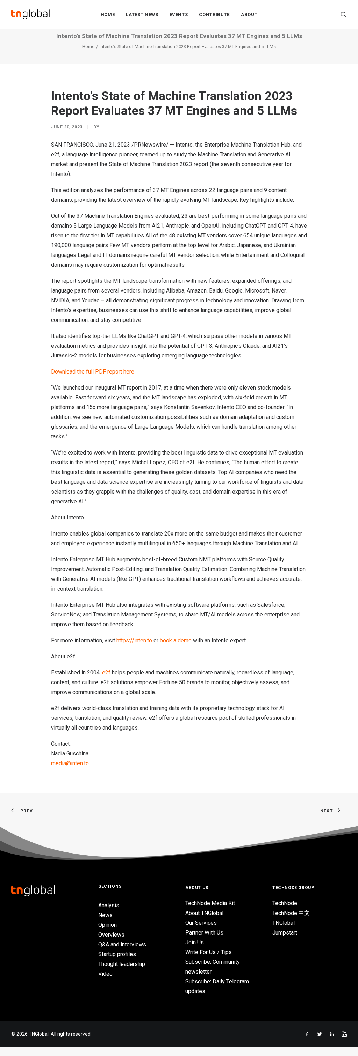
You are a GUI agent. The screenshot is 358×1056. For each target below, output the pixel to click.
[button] (344, 14)
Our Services (201, 923)
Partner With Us (204, 932)
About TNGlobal (204, 913)
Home (108, 14)
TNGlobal (283, 923)
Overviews (111, 934)
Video (105, 973)
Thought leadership (121, 964)
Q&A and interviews (122, 944)
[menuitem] (108, 14)
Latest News (142, 14)
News (105, 915)
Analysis (108, 905)
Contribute (214, 14)
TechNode (284, 903)
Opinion (107, 925)
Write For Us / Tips (208, 952)
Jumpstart (284, 932)
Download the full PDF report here (92, 371)
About (249, 14)
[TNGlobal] (30, 14)
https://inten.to (134, 640)
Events (179, 14)
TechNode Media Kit (210, 903)
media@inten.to (70, 763)
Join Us (194, 942)
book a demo (176, 640)
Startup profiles (117, 954)
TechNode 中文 (291, 913)
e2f (106, 672)
